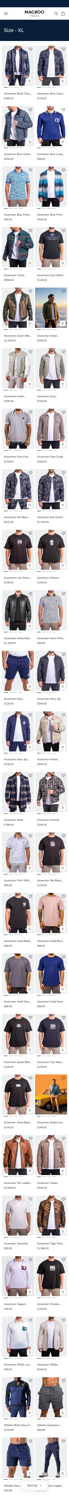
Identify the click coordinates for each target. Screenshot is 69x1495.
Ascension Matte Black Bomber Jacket (17, 638)
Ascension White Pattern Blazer (47, 1365)
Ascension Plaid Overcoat (13, 820)
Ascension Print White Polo (17, 881)
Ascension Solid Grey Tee (16, 1002)
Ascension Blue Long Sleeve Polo (49, 154)
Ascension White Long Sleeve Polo (17, 1365)
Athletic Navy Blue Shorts (15, 1486)
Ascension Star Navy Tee (49, 1062)
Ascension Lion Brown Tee (17, 578)
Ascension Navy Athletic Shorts (13, 699)
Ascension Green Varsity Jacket (14, 396)
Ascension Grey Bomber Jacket (46, 396)
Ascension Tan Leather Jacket (17, 1183)
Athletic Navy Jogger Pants (49, 1486)
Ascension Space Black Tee (17, 1062)
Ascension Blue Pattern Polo (18, 215)
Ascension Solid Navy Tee (50, 1002)
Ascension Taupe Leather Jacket (47, 1183)
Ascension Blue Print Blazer (49, 215)
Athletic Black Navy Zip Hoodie (17, 1425)
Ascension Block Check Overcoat (17, 94)
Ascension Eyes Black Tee (50, 275)
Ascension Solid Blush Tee (50, 941)
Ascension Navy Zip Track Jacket (15, 760)
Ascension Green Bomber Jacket (47, 336)
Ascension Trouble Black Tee (48, 1304)
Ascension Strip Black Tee (17, 1123)
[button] (30, 49)
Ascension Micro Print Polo (50, 638)
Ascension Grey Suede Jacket (50, 457)
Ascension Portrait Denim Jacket (48, 820)
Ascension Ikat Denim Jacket (50, 517)
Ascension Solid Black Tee (17, 941)
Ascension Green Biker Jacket (17, 336)
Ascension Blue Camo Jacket (50, 94)
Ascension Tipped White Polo (14, 1304)
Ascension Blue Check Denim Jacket (17, 154)
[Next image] (30, 65)
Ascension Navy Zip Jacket (48, 699)
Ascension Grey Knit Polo (16, 457)
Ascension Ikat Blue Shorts (15, 517)
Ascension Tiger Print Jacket (49, 1244)
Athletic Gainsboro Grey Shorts (48, 1425)
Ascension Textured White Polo (15, 1244)
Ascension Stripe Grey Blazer (50, 1123)
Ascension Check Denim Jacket (14, 275)
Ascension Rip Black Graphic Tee (49, 881)
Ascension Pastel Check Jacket (47, 760)
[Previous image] (6, 65)
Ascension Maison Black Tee (48, 578)
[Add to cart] (30, 81)
